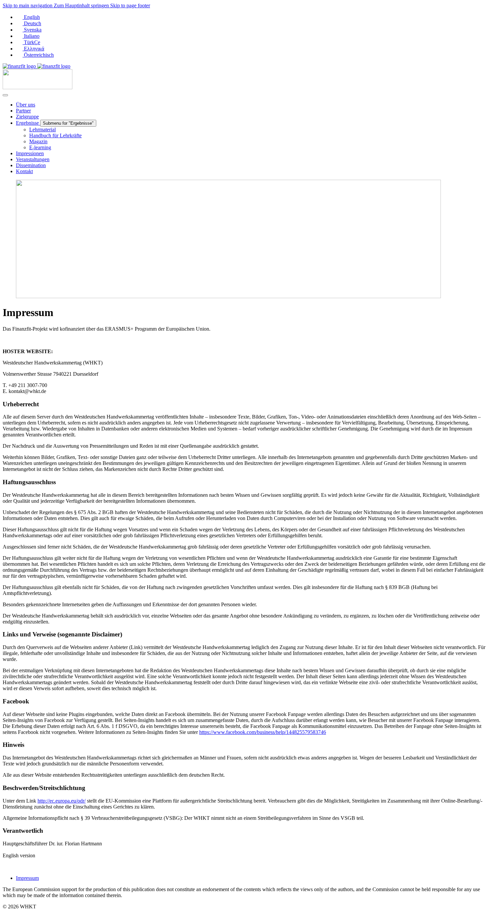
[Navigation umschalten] (5, 95)
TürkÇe (31, 42)
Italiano (31, 36)
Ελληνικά (33, 48)
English (31, 17)
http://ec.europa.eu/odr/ (62, 801)
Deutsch (32, 23)
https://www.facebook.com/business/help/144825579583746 (262, 732)
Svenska (32, 30)
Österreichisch (38, 55)
